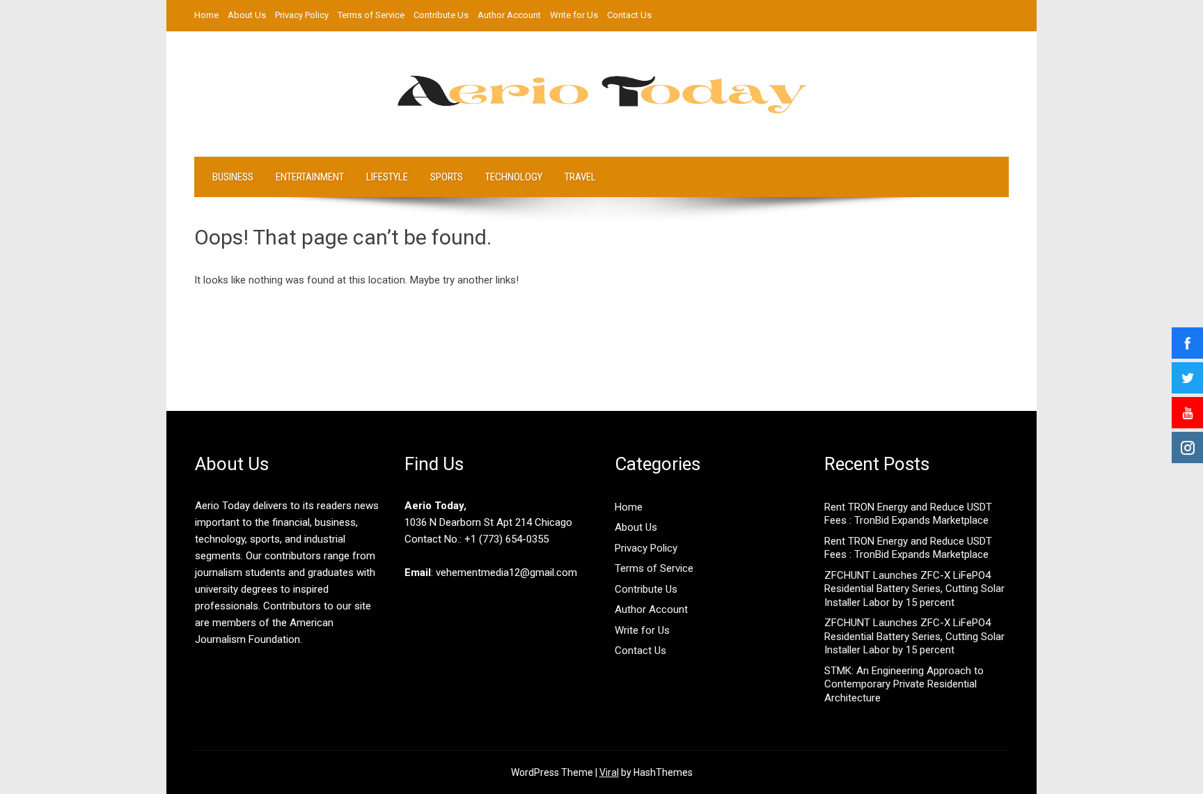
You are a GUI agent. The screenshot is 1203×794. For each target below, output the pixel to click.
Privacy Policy (302, 15)
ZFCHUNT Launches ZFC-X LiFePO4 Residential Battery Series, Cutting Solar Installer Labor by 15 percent (914, 589)
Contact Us (629, 15)
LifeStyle (387, 177)
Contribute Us (441, 15)
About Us (247, 15)
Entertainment (310, 177)
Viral (609, 772)
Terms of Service (371, 15)
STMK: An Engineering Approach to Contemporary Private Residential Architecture (904, 684)
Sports (446, 177)
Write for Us (574, 15)
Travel (580, 177)
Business (232, 177)
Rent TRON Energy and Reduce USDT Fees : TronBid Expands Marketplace (908, 514)
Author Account (509, 15)
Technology (513, 177)
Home (206, 15)
